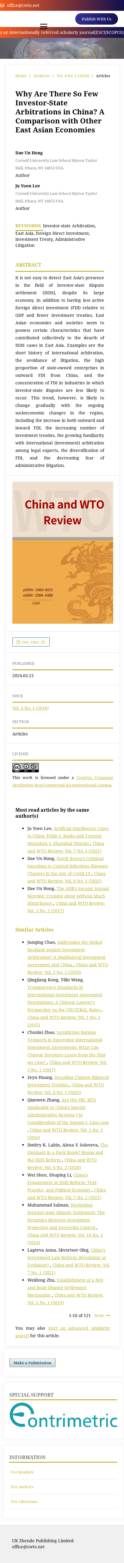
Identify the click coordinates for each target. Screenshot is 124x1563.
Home (20, 75)
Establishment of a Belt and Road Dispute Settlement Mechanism (65, 1287)
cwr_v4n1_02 (33, 642)
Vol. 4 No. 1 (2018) (73, 75)
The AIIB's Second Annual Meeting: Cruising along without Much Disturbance (68, 896)
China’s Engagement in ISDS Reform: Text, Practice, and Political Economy (62, 1182)
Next (99, 1315)
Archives (41, 75)
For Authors (22, 1486)
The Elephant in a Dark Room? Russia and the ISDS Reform (67, 1152)
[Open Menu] (44, 26)
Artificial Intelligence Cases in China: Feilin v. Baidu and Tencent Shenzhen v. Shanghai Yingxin (68, 835)
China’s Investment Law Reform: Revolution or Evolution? (66, 1257)
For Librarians (24, 1501)
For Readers (22, 1472)
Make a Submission (32, 1362)
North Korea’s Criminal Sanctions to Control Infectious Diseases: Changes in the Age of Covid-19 (67, 866)
